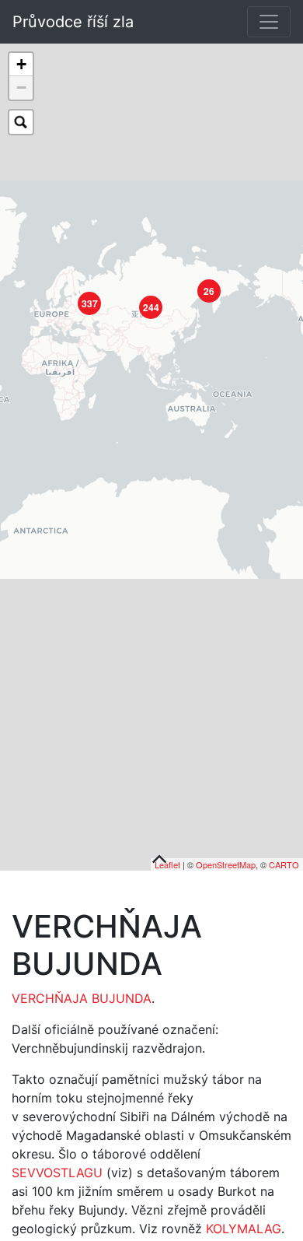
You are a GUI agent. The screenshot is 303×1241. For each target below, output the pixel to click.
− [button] (21, 87)
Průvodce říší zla (73, 21)
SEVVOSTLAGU (57, 1172)
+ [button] (21, 64)
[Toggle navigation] (269, 21)
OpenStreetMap (226, 864)
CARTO (284, 864)
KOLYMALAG (243, 1228)
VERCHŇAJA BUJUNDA (82, 998)
